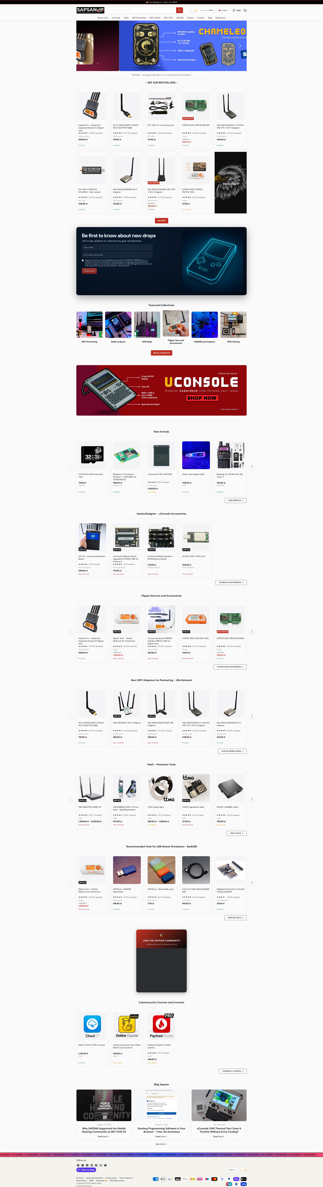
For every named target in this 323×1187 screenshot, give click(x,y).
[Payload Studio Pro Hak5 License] (161, 1026)
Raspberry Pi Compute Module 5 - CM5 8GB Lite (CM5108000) (124, 477)
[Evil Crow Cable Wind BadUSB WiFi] (196, 870)
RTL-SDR (151, 136)
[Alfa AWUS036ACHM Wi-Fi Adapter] (127, 170)
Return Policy (81, 1181)
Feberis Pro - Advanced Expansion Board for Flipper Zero (91, 128)
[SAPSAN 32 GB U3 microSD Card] (92, 455)
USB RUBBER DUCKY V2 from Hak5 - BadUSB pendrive (126, 808)
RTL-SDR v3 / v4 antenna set (161, 125)
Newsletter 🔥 (101, 1181)
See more (161, 220)
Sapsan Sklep (83, 136)
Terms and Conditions (94, 1178)
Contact (201, 17)
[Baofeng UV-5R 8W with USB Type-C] (231, 455)
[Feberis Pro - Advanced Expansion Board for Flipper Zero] (92, 106)
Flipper (184, 136)
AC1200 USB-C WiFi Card (193, 556)
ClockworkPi (152, 485)
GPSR (91, 1181)
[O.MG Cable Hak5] (161, 788)
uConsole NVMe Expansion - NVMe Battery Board (161, 557)
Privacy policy (111, 1178)
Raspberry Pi (118, 485)
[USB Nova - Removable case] (161, 870)
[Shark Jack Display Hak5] (196, 455)
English (231, 1170)
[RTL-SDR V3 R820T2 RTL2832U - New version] (92, 170)
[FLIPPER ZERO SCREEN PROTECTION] (196, 170)
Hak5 (126, 17)
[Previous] (71, 466)
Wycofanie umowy (117, 1181)
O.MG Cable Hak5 (156, 807)
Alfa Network (118, 136)
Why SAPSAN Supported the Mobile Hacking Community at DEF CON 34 (104, 1130)
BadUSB (180, 17)
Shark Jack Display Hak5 (193, 474)
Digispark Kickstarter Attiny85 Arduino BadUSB (231, 890)
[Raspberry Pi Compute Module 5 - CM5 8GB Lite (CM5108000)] (127, 455)
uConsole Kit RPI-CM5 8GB (160, 474)
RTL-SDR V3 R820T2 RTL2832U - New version (89, 190)
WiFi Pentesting (139, 17)
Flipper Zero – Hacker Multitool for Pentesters (124, 639)
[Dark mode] (193, 10)
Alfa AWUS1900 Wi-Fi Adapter (127, 722)
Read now (102, 1136)
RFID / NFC (168, 17)
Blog (210, 17)
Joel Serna (186, 900)
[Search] (179, 10)
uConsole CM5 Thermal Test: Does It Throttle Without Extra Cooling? (219, 1130)
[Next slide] (239, 45)
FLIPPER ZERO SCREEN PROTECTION (192, 190)
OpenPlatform (222, 900)
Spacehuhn (117, 900)
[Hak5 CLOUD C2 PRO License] (92, 1026)
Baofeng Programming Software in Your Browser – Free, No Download (161, 1130)
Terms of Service (125, 1178)
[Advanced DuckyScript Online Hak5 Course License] (127, 1026)
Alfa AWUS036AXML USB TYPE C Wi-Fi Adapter (161, 190)
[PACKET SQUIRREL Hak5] (231, 788)
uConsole (116, 17)
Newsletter (220, 17)
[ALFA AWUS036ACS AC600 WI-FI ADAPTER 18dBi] (127, 106)
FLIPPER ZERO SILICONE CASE (195, 638)
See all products (161, 353)
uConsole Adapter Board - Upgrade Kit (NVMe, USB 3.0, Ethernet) (126, 559)
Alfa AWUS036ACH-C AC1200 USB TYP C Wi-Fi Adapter (230, 126)
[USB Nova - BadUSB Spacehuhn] (127, 870)
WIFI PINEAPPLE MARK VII (89, 807)
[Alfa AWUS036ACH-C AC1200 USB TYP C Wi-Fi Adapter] (231, 106)
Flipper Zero (103, 17)
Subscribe (89, 271)
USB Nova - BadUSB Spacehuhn (122, 890)
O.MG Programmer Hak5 (193, 807)
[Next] (252, 466)
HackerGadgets (84, 567)
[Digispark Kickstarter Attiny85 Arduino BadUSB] (231, 870)
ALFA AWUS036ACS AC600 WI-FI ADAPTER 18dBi (125, 126)
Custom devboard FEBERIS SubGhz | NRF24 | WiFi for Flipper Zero (160, 641)
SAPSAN (81, 485)
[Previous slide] (83, 45)
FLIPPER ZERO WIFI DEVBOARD (196, 125)
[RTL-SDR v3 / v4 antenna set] (161, 106)
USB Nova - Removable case (160, 889)
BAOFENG (220, 485)
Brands (190, 17)
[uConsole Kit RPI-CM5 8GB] (161, 455)
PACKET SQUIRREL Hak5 (227, 807)
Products (79, 1178)
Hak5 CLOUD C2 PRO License (91, 1045)
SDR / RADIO (154, 17)
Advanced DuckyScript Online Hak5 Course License (127, 1046)
